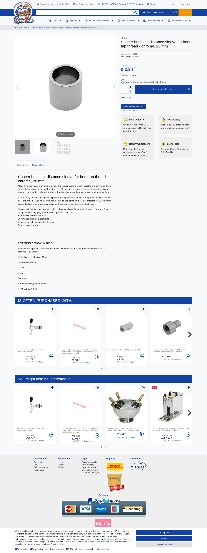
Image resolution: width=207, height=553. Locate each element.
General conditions (90, 470)
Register (61, 465)
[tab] (22, 165)
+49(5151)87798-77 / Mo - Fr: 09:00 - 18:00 (121, 4)
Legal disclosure (89, 467)
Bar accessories (180, 20)
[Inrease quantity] (130, 87)
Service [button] (184, 4)
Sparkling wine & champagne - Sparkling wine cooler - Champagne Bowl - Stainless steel (124, 429)
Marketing (39, 549)
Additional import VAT (133, 106)
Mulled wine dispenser (100, 20)
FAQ (36, 465)
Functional (88, 549)
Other (56, 20)
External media (56, 549)
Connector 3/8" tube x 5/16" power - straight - (124, 350)
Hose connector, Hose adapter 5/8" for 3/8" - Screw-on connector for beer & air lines (169, 351)
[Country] (168, 12)
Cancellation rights (90, 462)
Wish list (127, 98)
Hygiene (74, 20)
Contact (153, 4)
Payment (38, 462)
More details (38, 165)
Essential (24, 549)
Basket (61, 467)
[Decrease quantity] (130, 91)
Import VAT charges (90, 472)
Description (22, 165)
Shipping (135, 110)
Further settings (102, 549)
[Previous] (17, 87)
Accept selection (164, 544)
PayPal (73, 549)
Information (39, 470)
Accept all (164, 532)
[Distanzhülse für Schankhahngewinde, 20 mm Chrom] (43, 147)
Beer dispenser (129, 20)
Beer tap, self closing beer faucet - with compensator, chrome (31, 351)
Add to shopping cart (162, 89)
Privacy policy (88, 465)
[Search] (135, 12)
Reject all (164, 538)
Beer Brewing (154, 20)
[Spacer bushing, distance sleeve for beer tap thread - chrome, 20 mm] (22, 147)
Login (60, 462)
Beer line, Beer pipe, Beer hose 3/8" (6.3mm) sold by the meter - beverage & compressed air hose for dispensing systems (80, 352)
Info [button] (173, 4)
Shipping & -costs (42, 467)
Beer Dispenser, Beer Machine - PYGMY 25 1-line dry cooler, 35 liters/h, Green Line (171, 429)
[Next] (114, 87)
